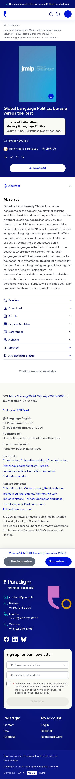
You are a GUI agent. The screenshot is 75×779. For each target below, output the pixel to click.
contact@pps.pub (21, 597)
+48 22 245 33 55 (21, 628)
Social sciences (13, 504)
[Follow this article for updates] (17, 157)
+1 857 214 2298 (20, 607)
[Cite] (6, 157)
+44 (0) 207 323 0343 (23, 618)
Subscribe (37, 701)
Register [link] (46, 731)
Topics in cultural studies (18, 493)
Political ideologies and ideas (43, 498)
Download (39, 167)
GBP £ (42, 772)
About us (9, 737)
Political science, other (17, 509)
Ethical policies (48, 755)
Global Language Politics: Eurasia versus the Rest (31, 37)
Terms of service (13, 755)
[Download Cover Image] (51, 96)
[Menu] (68, 14)
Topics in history (13, 498)
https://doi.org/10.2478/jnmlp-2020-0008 (37, 396)
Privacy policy (31, 755)
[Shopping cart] (58, 14)
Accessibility (11, 760)
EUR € (21, 772)
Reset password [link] (52, 737)
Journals (13, 25)
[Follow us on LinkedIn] (15, 639)
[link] (21, 584)
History (52, 493)
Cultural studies (13, 488)
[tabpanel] (38, 243)
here (57, 4)
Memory (41, 493)
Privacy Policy (41, 692)
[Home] (5, 14)
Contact (9, 725)
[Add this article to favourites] (22, 157)
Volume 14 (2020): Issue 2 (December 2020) (27, 33)
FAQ (6, 731)
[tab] (38, 186)
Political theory (54, 488)
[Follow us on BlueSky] (24, 639)
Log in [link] (45, 725)
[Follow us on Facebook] (6, 639)
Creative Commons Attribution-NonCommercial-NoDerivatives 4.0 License (35, 530)
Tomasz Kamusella (18, 140)
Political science (34, 504)
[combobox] (37, 665)
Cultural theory (33, 488)
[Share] (11, 157)
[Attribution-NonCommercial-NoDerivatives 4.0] (49, 149)
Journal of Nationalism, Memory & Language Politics (32, 30)
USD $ (31, 772)
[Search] (51, 14)
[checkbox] (8, 684)
